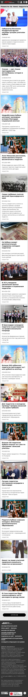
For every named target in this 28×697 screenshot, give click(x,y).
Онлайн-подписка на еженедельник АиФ (8, 633)
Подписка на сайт (7, 636)
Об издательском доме (9, 626)
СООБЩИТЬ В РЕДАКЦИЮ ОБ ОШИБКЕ (12, 642)
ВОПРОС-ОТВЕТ (6, 570)
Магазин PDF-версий (8, 630)
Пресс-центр (5, 628)
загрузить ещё (14, 614)
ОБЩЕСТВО (5, 46)
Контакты (18, 636)
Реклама (14, 628)
